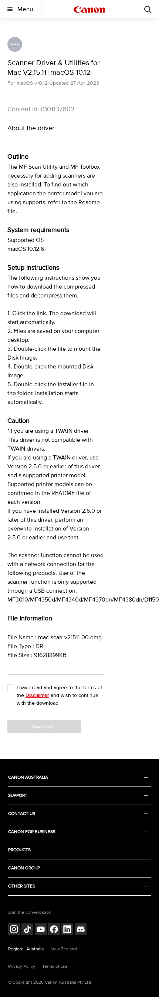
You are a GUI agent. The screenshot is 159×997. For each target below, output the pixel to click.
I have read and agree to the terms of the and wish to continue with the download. (59, 695)
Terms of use (55, 966)
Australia (35, 949)
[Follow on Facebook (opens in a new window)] (54, 930)
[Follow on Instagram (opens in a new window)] (14, 930)
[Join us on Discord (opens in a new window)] (81, 930)
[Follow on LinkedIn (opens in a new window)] (67, 930)
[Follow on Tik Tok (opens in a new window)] (27, 930)
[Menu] (148, 9)
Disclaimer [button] (37, 695)
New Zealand (64, 949)
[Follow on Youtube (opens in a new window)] (41, 930)
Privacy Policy (21, 966)
